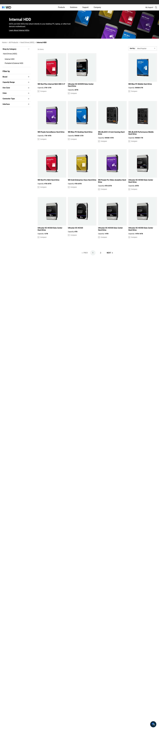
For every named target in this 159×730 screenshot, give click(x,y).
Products (61, 7)
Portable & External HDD (14, 63)
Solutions (73, 7)
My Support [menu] (149, 7)
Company (97, 7)
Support (85, 7)
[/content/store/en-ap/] (6, 7)
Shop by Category (9, 49)
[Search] (156, 7)
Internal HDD (9, 59)
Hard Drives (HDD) (10, 54)
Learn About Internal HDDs (19, 30)
